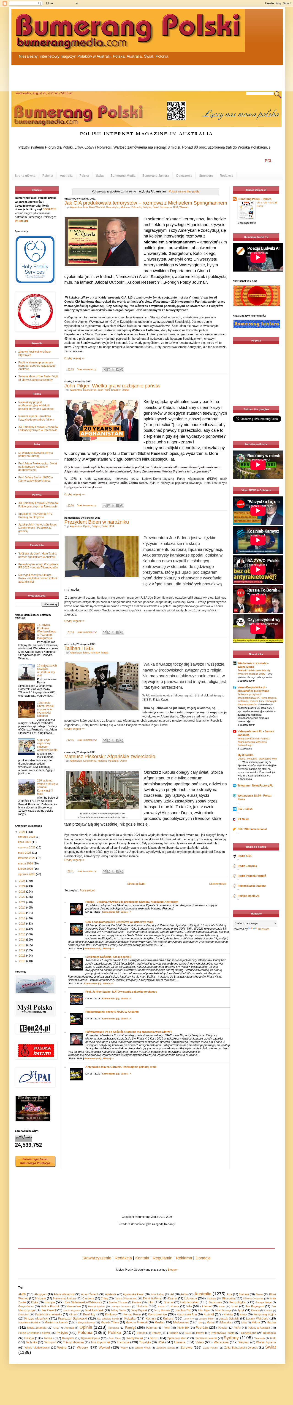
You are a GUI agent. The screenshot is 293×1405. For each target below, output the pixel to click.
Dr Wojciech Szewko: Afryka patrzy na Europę (35, 454)
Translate (263, 929)
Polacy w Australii (259, 1327)
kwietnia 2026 (27, 858)
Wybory (82, 1347)
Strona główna (25, 175)
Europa (49, 1302)
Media (159, 1322)
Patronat (151, 1327)
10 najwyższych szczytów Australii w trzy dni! (47, 670)
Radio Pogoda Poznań (252, 875)
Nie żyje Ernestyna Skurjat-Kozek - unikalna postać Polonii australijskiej (37, 578)
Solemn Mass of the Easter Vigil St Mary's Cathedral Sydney (38, 378)
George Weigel (263, 1302)
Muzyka (225, 1322)
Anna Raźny (157, 1294)
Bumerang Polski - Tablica (254, 199)
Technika (31, 1342)
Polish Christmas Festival (34, 1333)
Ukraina (179, 1342)
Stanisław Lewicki (206, 1338)
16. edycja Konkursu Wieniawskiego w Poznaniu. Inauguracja (46, 631)
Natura (256, 1322)
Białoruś (244, 1294)
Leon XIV (189, 1318)
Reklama (184, 1258)
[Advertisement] (121, 75)
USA (175, 207)
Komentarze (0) (110, 912)
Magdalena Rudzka (29, 1322)
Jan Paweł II (48, 1310)
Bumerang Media (123, 175)
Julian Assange (223, 1310)
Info (189, 1306)
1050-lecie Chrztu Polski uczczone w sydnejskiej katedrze (45, 709)
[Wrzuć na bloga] (108, 369)
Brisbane (40, 1298)
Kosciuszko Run (187, 1314)
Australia (66, 175)
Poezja (222, 1327)
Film (150, 1302)
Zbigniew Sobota (165, 1347)
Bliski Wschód (97, 207)
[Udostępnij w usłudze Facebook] (117, 369)
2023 (22, 891)
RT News (243, 819)
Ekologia (211, 1298)
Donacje (203, 1258)
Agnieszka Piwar (133, 1294)
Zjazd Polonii (210, 1347)
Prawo (200, 1333)
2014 (22, 939)
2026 (22, 832)
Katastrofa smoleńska (48, 1314)
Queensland (248, 1333)
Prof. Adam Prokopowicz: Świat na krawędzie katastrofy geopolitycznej (37, 467)
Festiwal (136, 1302)
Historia (141, 1306)
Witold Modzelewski (37, 1347)
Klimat (72, 1314)
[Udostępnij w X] (113, 369)
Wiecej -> (126, 912)
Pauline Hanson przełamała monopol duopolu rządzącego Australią (37, 366)
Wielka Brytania (266, 1342)
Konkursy (111, 1314)
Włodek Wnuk (143, 1347)
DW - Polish (245, 809)
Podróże (202, 1327)
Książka (130, 1318)
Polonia (47, 175)
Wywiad (183, 207)
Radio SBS (245, 856)
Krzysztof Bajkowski (72, 1318)
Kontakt (142, 1258)
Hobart (161, 1306)
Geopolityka (112, 207)
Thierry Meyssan (73, 1342)
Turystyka (145, 1342)
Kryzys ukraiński (36, 1318)
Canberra (88, 1298)
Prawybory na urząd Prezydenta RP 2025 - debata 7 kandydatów (38, 566)
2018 (22, 918)
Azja (85, 207)
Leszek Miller (206, 1318)
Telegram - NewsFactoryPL (255, 785)
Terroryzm (166, 207)
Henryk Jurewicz (121, 1306)
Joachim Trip (183, 1310)
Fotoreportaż (189, 1302)
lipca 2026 (25, 842)
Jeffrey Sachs (118, 1310)
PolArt (237, 1327)
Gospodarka (26, 1306)
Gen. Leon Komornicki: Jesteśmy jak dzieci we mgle (119, 922)
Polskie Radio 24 (248, 896)
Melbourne (181, 1322)
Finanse (168, 1302)
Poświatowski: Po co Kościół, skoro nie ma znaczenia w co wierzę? (128, 1032)
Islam (86, 652)
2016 (22, 929)
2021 (22, 902)
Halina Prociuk (50, 1306)
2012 (22, 950)
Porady (156, 1333)
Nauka (271, 1322)
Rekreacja (269, 1333)
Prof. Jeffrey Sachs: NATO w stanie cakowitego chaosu (121, 991)
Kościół (208, 1314)
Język (240, 1310)
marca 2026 (26, 863)
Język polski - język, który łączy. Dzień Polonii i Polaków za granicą (37, 528)
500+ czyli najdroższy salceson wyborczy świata (47, 745)
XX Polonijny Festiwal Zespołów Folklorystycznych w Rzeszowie (38, 428)
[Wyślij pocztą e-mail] (104, 369)
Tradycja (123, 1342)
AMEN (22, 1294)
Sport (153, 1338)
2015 (22, 934)
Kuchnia (151, 1318)
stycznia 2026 (27, 874)
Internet (207, 1306)
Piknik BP (183, 1327)
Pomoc (141, 1333)
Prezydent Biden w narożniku (96, 522)
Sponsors (206, 175)
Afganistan (76, 207)
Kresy (243, 1314)
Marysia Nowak (86, 1322)
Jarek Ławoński (94, 1310)
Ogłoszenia (184, 175)
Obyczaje (69, 1327)
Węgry (124, 1347)
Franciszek (215, 1302)
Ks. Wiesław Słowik (108, 1318)
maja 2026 (25, 852)
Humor (175, 1306)
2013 (22, 945)
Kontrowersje (157, 1314)
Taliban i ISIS (79, 648)
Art (172, 1294)
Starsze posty (217, 883)
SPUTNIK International (252, 829)
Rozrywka (68, 1338)
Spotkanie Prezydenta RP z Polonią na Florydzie (35, 515)
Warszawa (221, 1342)
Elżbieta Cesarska (253, 1298)
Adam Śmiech (89, 1294)
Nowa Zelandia (36, 1327)
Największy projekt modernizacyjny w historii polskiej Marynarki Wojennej (36, 406)
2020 (22, 907)
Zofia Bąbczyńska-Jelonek (241, 1347)
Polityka (147, 207)
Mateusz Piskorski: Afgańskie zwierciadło (109, 756)
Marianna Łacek (56, 1322)
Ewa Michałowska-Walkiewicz (83, 1302)
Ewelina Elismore (118, 1302)
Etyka (34, 1302)
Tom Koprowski (100, 1342)
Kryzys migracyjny (264, 1314)
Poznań (173, 1333)
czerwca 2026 (27, 847)
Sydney (231, 1337)
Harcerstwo (74, 1306)
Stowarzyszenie (96, 1258)
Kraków (228, 1314)
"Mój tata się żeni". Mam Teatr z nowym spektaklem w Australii (37, 555)
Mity (200, 1322)
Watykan (244, 1342)
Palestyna (113, 1327)
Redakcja (226, 175)
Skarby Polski (134, 1338)
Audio (184, 1294)
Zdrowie (186, 1347)
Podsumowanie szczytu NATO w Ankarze (112, 1011)
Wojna (61, 1347)
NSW (244, 1322)
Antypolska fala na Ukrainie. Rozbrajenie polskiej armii (120, 1067)
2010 (22, 961)
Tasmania (259, 1338)
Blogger (172, 1269)
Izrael (234, 1306)
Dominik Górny (152, 1298)
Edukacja (190, 1298)
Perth (166, 1327)
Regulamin (162, 1258)
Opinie (125, 390)
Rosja (48, 1338)
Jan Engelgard (254, 1306)
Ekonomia (228, 1298)
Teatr (273, 1338)
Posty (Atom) (87, 890)
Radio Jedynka (247, 866)
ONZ (56, 1327)
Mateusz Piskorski (131, 207)
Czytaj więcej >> (74, 358)
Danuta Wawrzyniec (125, 1298)
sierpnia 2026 (27, 836)
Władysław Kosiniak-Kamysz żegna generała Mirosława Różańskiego (254, 742)
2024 (22, 886)
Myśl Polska (245, 755)
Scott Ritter (115, 1338)
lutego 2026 (26, 868)
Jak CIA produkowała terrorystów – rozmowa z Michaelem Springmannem (145, 203)
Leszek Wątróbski (257, 1318)
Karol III (268, 1310)
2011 (22, 955)
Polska (84, 175)
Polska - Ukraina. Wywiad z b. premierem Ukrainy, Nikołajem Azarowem (131, 902)
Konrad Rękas (132, 1314)
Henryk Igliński (96, 1306)
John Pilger (104, 390)
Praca (188, 1333)
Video (199, 1342)
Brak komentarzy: (87, 369)
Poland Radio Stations (252, 886)
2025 (22, 880)
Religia (104, 652)
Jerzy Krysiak (139, 1310)
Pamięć (130, 1327)
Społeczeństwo (176, 1338)
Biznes (259, 1294)
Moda (210, 1322)
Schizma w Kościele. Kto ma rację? (108, 957)
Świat (100, 175)
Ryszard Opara (90, 1338)
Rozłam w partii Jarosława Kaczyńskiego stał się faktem (36, 418)
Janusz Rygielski (71, 1310)
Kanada (255, 1310)
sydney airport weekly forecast (257, 396)
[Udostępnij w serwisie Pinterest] (121, 369)
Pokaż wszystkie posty (184, 191)
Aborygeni (40, 1294)
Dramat (172, 1298)
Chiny (104, 1298)
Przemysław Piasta (222, 1333)
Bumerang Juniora (155, 175)
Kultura (168, 1318)
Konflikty (115, 390)
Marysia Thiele (110, 1322)
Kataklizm (23, 1314)
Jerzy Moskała (162, 1310)
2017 (22, 923)
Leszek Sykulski (229, 1318)
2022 (22, 896)
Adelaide (110, 1294)
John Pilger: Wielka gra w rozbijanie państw (112, 386)
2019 (22, 912)
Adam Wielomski (64, 1294)
